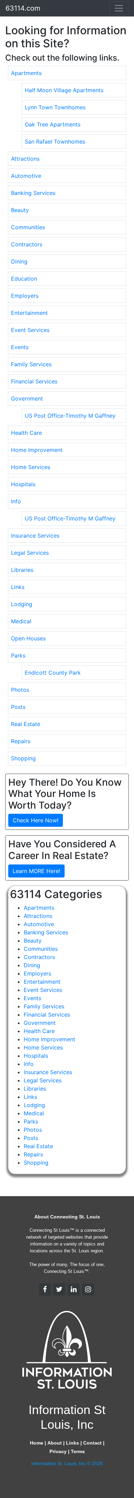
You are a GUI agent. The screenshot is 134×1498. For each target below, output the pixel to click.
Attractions (25, 158)
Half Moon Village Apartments (64, 90)
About (54, 1443)
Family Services (31, 364)
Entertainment (29, 312)
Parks (18, 655)
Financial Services (34, 381)
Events (20, 347)
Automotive (26, 175)
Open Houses (28, 638)
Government (27, 398)
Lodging (21, 604)
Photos (20, 689)
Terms (78, 1451)
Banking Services (33, 192)
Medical (21, 621)
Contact (92, 1443)
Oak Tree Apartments (52, 124)
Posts (18, 706)
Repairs (20, 741)
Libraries (22, 569)
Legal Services (30, 552)
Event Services (30, 330)
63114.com (22, 8)
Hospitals (23, 484)
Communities (28, 227)
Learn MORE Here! (36, 871)
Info (16, 501)
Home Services (30, 467)
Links (17, 587)
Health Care (26, 432)
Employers (24, 295)
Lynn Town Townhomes (55, 107)
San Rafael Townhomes (55, 141)
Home (36, 1443)
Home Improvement (37, 449)
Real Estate (25, 724)
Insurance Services (35, 535)
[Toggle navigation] (119, 8)
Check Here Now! (35, 820)
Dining (19, 261)
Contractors (26, 244)
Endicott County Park (53, 672)
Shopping (23, 758)
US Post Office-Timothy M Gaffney (70, 415)
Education (24, 278)
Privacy (58, 1451)
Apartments (26, 73)
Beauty (20, 210)
